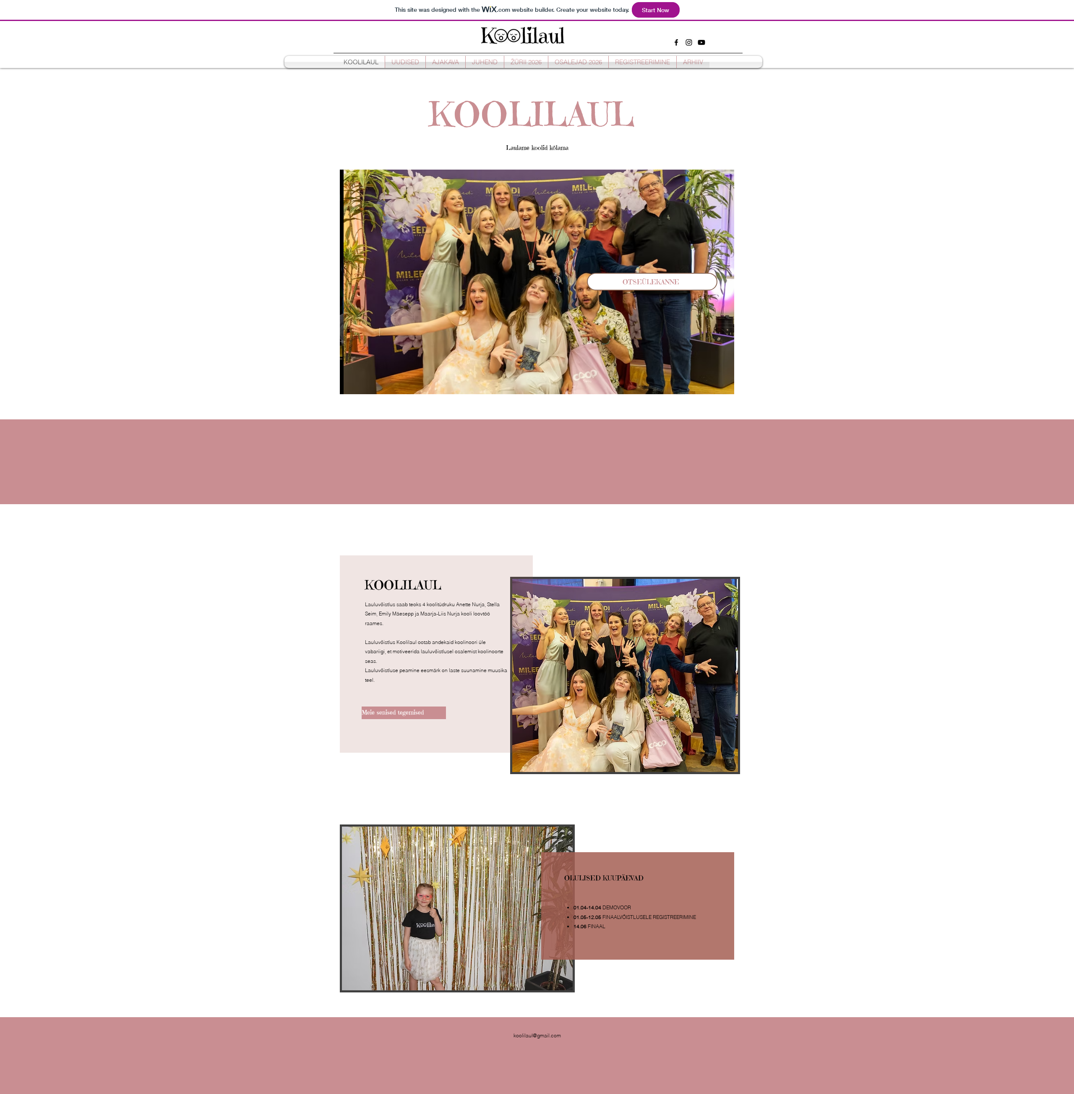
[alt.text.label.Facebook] (676, 42)
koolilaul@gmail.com (537, 1035)
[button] (537, 282)
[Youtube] (701, 42)
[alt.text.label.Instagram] (689, 42)
